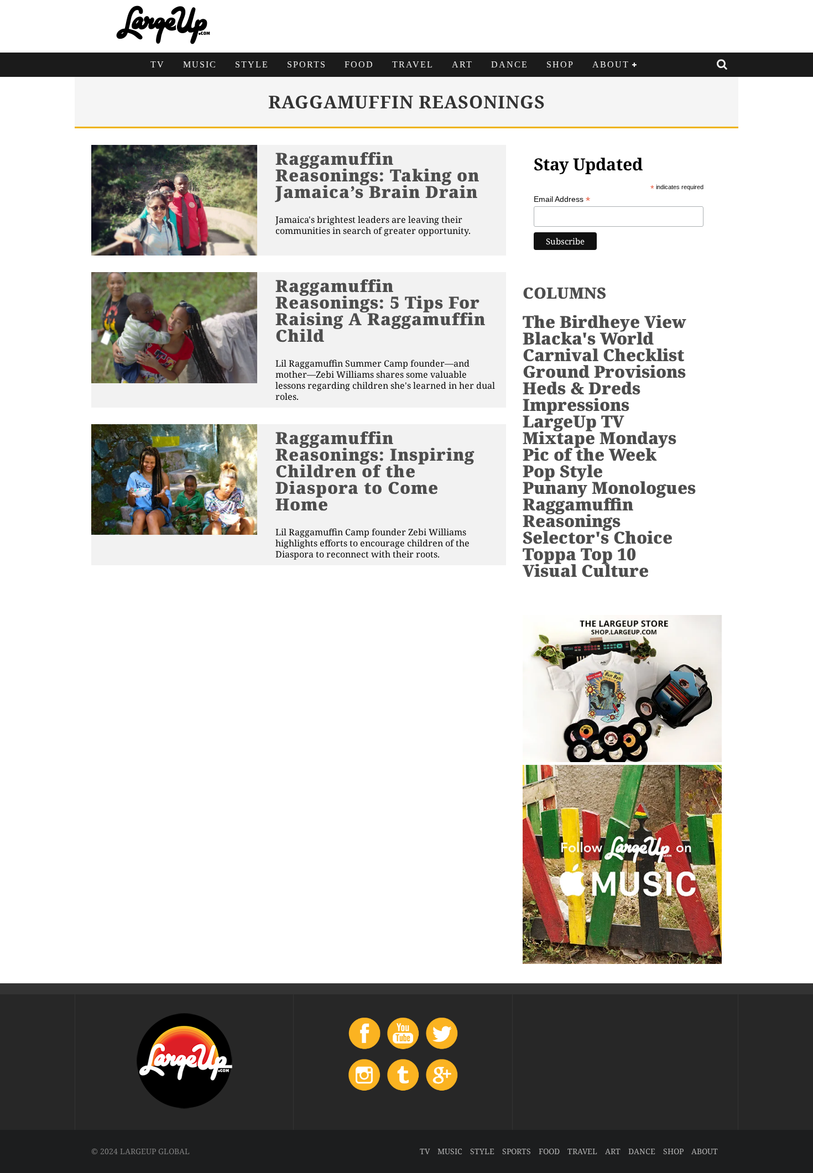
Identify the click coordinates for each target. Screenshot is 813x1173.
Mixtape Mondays (599, 437)
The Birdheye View (604, 321)
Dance (509, 64)
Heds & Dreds (581, 388)
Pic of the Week (589, 454)
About (610, 64)
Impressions (576, 404)
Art (462, 64)
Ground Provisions (604, 371)
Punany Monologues (609, 487)
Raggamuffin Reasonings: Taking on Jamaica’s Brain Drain (377, 175)
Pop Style (563, 471)
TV (157, 64)
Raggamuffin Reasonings (578, 512)
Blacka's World (588, 338)
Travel (413, 64)
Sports (306, 64)
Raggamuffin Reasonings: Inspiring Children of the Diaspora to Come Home (375, 470)
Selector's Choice (598, 537)
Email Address (562, 199)
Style (252, 64)
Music (200, 64)
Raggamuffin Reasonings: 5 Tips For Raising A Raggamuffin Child (380, 310)
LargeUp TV (573, 421)
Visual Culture (586, 570)
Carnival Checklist (603, 354)
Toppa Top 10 (579, 554)
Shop (560, 64)
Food (359, 64)
